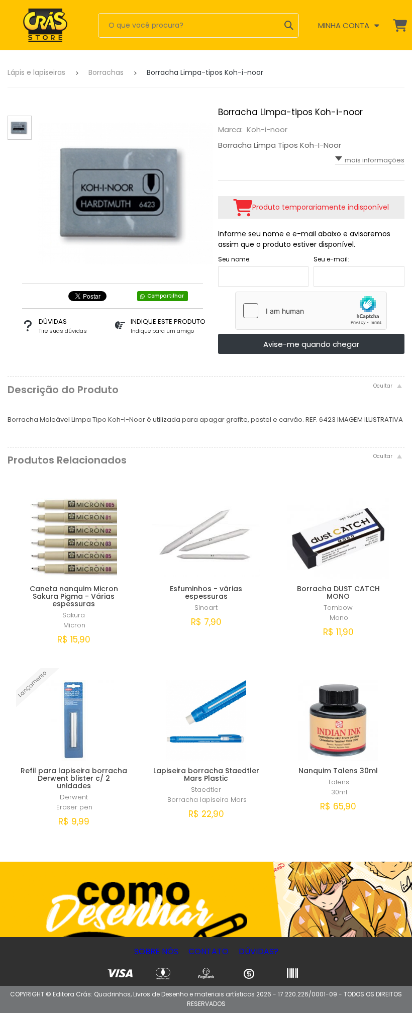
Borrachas (106, 72)
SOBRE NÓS (156, 951)
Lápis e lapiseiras (36, 72)
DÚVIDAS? (258, 951)
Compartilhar (165, 296)
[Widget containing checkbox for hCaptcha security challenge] (311, 311)
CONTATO (208, 951)
